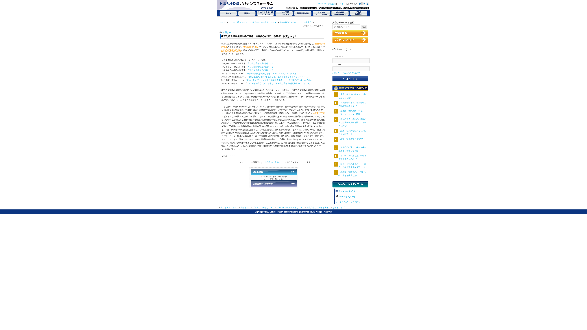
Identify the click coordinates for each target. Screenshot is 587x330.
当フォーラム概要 (228, 208)
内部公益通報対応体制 (231, 50)
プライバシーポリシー (263, 208)
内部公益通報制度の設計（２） (261, 67)
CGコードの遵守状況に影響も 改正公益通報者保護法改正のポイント (278, 83)
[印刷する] (220, 32)
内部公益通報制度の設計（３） (261, 70)
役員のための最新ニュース (264, 22)
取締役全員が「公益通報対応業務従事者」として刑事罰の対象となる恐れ (279, 80)
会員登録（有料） (273, 162)
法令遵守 (308, 22)
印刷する (226, 32)
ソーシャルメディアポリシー (349, 202)
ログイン (341, 4)
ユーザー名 (337, 56)
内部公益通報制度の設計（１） (261, 63)
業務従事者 (248, 47)
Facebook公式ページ (348, 191)
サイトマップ (339, 208)
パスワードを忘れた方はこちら (347, 73)
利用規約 (245, 208)
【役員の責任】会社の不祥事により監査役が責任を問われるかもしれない (352, 122)
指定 (257, 47)
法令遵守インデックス (290, 22)
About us (322, 4)
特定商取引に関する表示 (318, 208)
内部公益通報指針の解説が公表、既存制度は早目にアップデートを (277, 77)
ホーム (222, 22)
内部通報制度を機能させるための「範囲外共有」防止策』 (272, 73)
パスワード (337, 64)
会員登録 (332, 4)
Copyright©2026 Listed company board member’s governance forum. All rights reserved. (293, 212)
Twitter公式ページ (347, 197)
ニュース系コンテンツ (239, 22)
